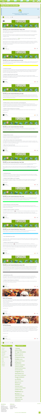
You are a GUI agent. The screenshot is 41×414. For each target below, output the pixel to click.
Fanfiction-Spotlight (19, 366)
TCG (18, 397)
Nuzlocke (17, 387)
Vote (21, 399)
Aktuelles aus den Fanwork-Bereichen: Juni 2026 (13, 93)
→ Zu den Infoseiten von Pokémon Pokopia (20, 14)
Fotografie (17, 371)
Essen (20, 361)
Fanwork (17, 368)
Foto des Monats (19, 369)
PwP (22, 391)
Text (21, 397)
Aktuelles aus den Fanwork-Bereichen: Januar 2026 (13, 265)
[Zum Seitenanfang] (39, 413)
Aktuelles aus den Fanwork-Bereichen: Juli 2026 (13, 60)
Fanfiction (18, 363)
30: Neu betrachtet (7, 325)
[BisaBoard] (2, 1)
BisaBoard (21, 354)
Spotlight (22, 395)
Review (17, 394)
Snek (21, 394)
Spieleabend (17, 395)
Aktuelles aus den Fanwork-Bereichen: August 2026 (14, 29)
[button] (40, 1)
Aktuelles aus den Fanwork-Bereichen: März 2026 (13, 196)
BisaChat (17, 355)
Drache (21, 359)
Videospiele (17, 399)
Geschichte (18, 373)
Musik (20, 382)
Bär (20, 355)
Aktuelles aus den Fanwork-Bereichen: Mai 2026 (13, 126)
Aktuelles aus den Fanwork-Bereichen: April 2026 (13, 162)
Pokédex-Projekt (18, 389)
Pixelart (24, 388)
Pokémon (18, 391)
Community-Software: (20, 412)
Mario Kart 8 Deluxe (19, 381)
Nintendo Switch (19, 386)
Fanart (23, 361)
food (20, 368)
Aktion (16, 354)
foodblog (23, 368)
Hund (22, 373)
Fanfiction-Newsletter (20, 365)
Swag (16, 397)
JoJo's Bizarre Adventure (20, 375)
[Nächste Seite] (12, 17)
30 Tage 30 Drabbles (20, 352)
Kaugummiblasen (19, 377)
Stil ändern (38, 403)
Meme (16, 383)
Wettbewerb (18, 401)
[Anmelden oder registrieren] (37, 1)
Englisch (16, 361)
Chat (22, 355)
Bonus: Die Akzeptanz (7, 298)
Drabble (17, 359)
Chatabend (17, 357)
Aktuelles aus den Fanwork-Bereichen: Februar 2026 (14, 229)
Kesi (16, 379)
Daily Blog (22, 357)
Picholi (20, 387)
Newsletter (17, 384)
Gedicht (22, 371)
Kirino (19, 379)
